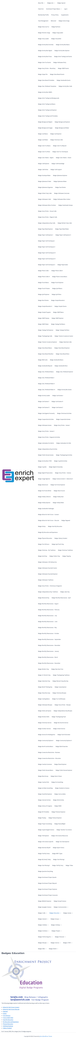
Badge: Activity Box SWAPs (45, 92)
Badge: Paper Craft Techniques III (47, 253)
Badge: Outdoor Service (44, 728)
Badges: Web (41, 949)
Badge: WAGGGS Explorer (44, 901)
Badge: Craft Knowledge (58, 163)
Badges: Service (55, 943)
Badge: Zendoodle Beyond (45, 366)
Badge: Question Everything (45, 871)
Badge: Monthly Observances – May (47, 627)
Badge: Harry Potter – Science (63, 473)
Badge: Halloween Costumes (61, 193)
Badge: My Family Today (44, 859)
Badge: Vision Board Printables (46, 80)
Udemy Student (7, 1028)
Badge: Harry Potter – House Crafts (47, 211)
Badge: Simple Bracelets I (58, 300)
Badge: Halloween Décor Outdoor (47, 205)
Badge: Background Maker (62, 128)
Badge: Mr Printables (43, 812)
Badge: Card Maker (43, 140)
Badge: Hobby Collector (44, 496)
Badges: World (52, 949)
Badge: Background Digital (45, 122)
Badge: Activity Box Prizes (45, 56)
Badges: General (42, 919)
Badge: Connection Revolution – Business (49, 752)
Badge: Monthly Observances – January (48, 651)
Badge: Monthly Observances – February (48, 609)
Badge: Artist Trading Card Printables (48, 116)
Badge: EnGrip (41, 526)
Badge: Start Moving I (59, 859)
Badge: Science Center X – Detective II (63, 479)
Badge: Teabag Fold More (62, 330)
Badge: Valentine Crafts (65, 342)
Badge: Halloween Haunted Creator (47, 568)
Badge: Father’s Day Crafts (45, 193)
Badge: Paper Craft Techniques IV (46, 259)
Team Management (43, 21)
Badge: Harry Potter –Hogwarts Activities (49, 437)
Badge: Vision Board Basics (45, 348)
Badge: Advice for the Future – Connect (48, 514)
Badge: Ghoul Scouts (59, 491)
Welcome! (53, 21)
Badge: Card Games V (57, 407)
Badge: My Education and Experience (48, 532)
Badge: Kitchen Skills (43, 717)
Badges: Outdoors (43, 931)
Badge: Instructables (60, 794)
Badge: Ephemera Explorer (60, 175)
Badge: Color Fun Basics (44, 146)
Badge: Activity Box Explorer (62, 50)
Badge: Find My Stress (44, 853)
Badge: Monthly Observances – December (49, 645)
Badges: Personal (59, 937)
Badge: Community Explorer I (46, 740)
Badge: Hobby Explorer (44, 502)
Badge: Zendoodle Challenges (46, 508)
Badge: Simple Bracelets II (45, 306)
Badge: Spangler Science (44, 907)
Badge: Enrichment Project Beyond (47, 883)
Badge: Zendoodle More (61, 366)
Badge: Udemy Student (61, 538)
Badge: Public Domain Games (46, 455)
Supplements (65, 15)
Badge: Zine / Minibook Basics (46, 372)
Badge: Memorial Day (43, 598)
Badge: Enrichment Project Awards (47, 877)
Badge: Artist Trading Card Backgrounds (48, 98)
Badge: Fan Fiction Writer (44, 491)
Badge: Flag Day (66, 556)
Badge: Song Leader (58, 33)
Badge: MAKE (58, 806)
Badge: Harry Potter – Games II (46, 431)
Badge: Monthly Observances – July (47, 615)
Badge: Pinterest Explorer (58, 812)
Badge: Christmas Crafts (56, 140)
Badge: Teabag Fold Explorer (45, 330)
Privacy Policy (55, 15)
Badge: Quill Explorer (43, 294)
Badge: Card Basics (43, 134)
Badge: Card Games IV (43, 407)
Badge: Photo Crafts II (57, 270)
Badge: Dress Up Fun (43, 27)
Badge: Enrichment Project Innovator (48, 895)
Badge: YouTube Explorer (62, 841)
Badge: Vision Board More (62, 354)
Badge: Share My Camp (44, 693)
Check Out (41, 9)
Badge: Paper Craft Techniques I (46, 241)
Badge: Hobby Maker (58, 502)
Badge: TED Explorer (43, 836)
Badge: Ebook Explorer (60, 764)
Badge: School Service (59, 728)
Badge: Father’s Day (55, 556)
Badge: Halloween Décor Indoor (61, 199)
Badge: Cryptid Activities (60, 461)
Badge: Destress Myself (44, 847)
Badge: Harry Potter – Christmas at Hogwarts (50, 586)
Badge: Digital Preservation (45, 473)
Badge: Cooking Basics (44, 699)
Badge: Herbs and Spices (44, 711)
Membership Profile (43, 15)
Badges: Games (67, 913)
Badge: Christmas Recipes (59, 693)
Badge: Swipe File (43, 74)
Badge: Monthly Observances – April (61, 598)
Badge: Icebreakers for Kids (63, 443)
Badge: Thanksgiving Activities (64, 455)
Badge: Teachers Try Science (64, 830)
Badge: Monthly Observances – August (48, 604)
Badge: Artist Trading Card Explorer (47, 110)
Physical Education (8, 1024)
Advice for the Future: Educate (11, 1009)
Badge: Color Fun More (44, 151)
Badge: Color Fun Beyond (59, 146)
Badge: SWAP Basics (58, 312)
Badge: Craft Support (56, 169)
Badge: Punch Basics (43, 282)
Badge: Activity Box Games (65, 389)
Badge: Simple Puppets (44, 312)
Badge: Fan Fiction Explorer (58, 485)
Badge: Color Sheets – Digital (45, 157)
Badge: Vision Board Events (57, 74)
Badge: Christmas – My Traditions (47, 550)
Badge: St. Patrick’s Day (44, 675)
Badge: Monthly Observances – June (47, 621)
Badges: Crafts (41, 913)
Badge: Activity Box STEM (45, 461)
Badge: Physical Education (45, 538)
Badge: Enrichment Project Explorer (47, 889)
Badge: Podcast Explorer (55, 818)
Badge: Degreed (66, 520)
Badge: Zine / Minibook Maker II (46, 383)
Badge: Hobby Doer (58, 496)
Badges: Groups (55, 919)
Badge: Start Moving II (44, 865)
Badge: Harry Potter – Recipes (63, 705)
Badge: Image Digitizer (44, 479)
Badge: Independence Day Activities (47, 449)
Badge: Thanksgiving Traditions (61, 675)
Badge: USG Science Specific (45, 841)
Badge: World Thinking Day (45, 687)
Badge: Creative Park (43, 782)
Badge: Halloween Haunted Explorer (48, 574)
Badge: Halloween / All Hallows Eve (47, 562)
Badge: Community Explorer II (64, 740)
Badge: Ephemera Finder (44, 181)
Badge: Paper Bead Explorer (45, 229)
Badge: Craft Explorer (43, 163)
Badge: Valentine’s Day (44, 681)
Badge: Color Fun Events (44, 62)
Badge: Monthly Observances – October (48, 633)
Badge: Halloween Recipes (45, 705)
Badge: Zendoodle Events (63, 80)
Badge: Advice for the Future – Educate (48, 520)
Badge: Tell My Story (57, 865)
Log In (65, 9)
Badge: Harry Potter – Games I (62, 425)
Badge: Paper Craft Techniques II (46, 247)
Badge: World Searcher (62, 746)
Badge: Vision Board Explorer (62, 348)
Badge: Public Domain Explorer (64, 770)
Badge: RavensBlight (59, 824)
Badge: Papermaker (63, 265)
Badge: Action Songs (64, 21)
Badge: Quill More (56, 294)
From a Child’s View (8, 1018)
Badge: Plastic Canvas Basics (59, 276)
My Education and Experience (11, 1022)
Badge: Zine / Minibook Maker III (46, 389)
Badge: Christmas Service (44, 722)
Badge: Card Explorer (55, 134)
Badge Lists (50, 3)
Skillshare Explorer (8, 1026)
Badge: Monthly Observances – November (49, 663)
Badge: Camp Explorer (60, 687)
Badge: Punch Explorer (57, 282)
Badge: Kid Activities (58, 800)
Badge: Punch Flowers (44, 288)
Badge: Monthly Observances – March (48, 657)
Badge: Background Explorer (62, 122)
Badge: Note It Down (56, 776)
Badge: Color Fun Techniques (60, 151)
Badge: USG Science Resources (59, 836)
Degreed (5, 1011)
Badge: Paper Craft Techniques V (46, 265)
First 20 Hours (6, 1015)
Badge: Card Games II (43, 401)
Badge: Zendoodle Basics (56, 360)
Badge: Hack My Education (55, 526)
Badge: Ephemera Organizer (45, 187)
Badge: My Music (56, 27)
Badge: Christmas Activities (64, 413)
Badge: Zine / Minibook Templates (47, 86)
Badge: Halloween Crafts (44, 199)
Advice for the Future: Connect (11, 1007)
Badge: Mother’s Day (43, 669)
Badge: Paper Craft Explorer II (63, 235)
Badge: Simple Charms (60, 306)
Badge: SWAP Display (43, 318)
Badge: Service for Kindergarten (46, 734)
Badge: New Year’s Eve (57, 669)
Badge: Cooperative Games (63, 419)
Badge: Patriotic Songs (44, 33)
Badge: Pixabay (42, 818)
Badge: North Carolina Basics (45, 746)
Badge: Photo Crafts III (44, 276)
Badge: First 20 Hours (43, 544)
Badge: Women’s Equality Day (60, 681)
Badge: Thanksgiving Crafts (45, 336)
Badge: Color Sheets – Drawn (63, 157)
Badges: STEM (67, 943)
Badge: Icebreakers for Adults (46, 443)
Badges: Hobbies (42, 925)
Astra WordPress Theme (46, 1036)
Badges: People (56, 931)
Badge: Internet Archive (44, 800)
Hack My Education (8, 1020)
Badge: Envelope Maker (44, 175)
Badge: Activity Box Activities (45, 44)
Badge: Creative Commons (45, 764)
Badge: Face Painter (60, 187)
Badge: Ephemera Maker (60, 181)
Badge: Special (61, 3)
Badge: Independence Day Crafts (46, 223)
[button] (44, 3)
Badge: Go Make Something (45, 788)
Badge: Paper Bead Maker (62, 229)
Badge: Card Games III (57, 401)
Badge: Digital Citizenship (56, 467)
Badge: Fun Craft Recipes (58, 699)
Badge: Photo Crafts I (43, 270)
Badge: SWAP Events (63, 68)
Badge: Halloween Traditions (45, 580)
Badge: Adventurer (43, 485)
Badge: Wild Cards (43, 360)
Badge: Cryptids (42, 467)
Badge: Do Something (57, 782)
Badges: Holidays (55, 925)
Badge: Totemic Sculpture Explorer (47, 342)
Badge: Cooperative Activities (46, 419)
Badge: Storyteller (56, 38)
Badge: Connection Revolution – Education (49, 758)
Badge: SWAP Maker (43, 324)
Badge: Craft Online (43, 169)
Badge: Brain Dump (43, 776)
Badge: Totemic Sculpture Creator (64, 336)
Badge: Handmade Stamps (65, 205)
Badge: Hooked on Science (62, 788)
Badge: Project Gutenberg (45, 824)
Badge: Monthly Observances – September (49, 639)
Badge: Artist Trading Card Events (63, 56)
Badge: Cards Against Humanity (46, 413)
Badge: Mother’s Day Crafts (65, 223)
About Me (40, 3)
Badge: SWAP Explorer (57, 318)
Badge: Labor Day (65, 592)
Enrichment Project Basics (53, 9)
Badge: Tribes (69, 865)
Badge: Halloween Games (45, 425)
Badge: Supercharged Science (46, 830)
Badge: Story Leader (43, 38)
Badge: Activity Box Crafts (65, 86)
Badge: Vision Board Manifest (45, 354)
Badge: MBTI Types (57, 853)
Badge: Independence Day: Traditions (48, 592)
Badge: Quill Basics (57, 288)
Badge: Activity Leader (44, 395)
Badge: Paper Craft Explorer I (45, 235)
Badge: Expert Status (58, 847)
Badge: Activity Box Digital (45, 50)
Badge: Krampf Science (60, 901)
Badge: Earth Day (42, 556)
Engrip (4, 1013)
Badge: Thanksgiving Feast (59, 717)
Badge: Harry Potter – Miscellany (46, 68)
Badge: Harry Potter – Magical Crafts (47, 217)
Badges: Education (54, 913)
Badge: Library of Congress (45, 806)
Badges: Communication (60, 907)
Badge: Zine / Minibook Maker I (46, 378)
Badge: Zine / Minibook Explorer (64, 372)
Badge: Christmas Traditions (65, 550)
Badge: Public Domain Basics (45, 770)
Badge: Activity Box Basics (63, 44)
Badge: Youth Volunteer (64, 734)
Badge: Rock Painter (43, 300)
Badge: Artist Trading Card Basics (46, 104)
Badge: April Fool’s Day (58, 544)
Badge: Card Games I (57, 395)
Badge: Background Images (45, 128)
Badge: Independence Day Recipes (63, 711)
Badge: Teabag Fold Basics (58, 324)
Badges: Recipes (42, 943)
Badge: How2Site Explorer (45, 794)
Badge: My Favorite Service (61, 722)
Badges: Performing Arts (44, 937)
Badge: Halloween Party (59, 62)
